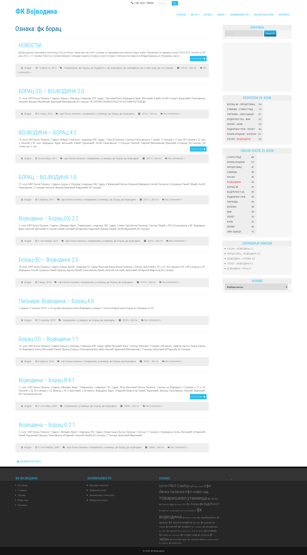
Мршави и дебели (99, 485)
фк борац (84, 67)
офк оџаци (198, 486)
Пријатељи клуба (264, 14)
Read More (197, 58)
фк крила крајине (181, 522)
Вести (194, 14)
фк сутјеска (203, 534)
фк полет (162, 531)
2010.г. (151, 240)
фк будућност (98, 67)
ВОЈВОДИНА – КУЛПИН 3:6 (241, 258)
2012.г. (184, 67)
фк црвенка (163, 543)
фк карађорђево (206, 517)
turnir (163, 485)
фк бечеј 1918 (180, 504)
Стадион (22, 490)
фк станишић (174, 535)
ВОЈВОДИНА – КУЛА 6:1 (239, 268)
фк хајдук (183, 539)
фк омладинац (131, 67)
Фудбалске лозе (98, 490)
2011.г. (149, 158)
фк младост (185, 526)
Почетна (181, 14)
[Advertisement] (257, 67)
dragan (28, 67)
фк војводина (114, 67)
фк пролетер (173, 530)
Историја (23, 485)
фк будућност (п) (179, 511)
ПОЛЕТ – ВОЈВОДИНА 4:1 (240, 263)
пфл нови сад (197, 491)
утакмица (102, 113)
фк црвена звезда (211, 539)
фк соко (163, 535)
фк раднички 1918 (187, 531)
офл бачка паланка (69, 113)
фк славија (210, 530)
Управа (22, 495)
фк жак (185, 517)
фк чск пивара (165, 67)
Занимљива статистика (102, 495)
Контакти (284, 14)
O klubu (207, 14)
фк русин (199, 531)
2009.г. (127, 405)
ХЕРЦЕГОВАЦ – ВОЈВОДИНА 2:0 (243, 253)
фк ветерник (191, 511)
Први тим (23, 500)
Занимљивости (239, 14)
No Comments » (172, 113)
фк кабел (193, 517)
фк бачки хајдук (166, 504)
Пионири (22, 505)
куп (192, 486)
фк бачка (213, 498)
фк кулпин (206, 522)
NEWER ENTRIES (30, 461)
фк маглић (171, 526)
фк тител (174, 539)
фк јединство (175, 543)
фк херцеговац (196, 539)
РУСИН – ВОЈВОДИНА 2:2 (240, 248)
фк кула (196, 522)
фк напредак (197, 527)
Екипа (220, 14)
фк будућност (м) (165, 511)
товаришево (70, 67)
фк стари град (148, 67)
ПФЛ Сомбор (178, 485)
